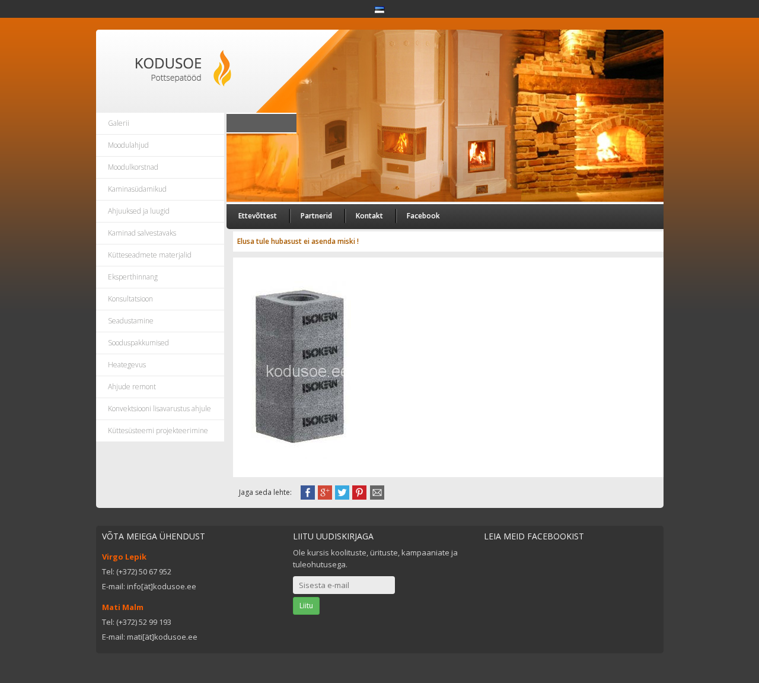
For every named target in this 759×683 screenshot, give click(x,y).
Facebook (423, 216)
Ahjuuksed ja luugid (139, 211)
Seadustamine (131, 321)
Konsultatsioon (130, 299)
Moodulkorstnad (133, 167)
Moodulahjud (128, 145)
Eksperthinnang (133, 277)
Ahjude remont (132, 387)
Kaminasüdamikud (137, 189)
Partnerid (316, 216)
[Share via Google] (325, 491)
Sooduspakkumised (138, 343)
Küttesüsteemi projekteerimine (158, 430)
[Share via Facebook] (308, 491)
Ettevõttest (257, 216)
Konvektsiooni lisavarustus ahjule (159, 409)
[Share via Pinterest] (359, 491)
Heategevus (127, 365)
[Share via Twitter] (342, 491)
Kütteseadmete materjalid (150, 255)
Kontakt (369, 216)
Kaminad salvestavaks (142, 233)
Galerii (118, 123)
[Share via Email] (377, 491)
